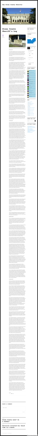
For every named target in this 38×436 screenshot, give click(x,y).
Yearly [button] (34, 47)
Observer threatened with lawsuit (30, 103)
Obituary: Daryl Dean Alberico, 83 (31, 129)
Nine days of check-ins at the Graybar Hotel (31, 130)
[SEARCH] (35, 120)
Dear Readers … (33, 70)
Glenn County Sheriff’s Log (30, 128)
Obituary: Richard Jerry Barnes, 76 (31, 110)
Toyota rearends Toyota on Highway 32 (31, 126)
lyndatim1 (30, 72)
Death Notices (29, 131)
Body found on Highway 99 (30, 104)
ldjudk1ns (3, 36)
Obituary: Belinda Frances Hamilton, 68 (31, 107)
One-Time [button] (28, 48)
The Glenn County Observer (12, 5)
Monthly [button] (31, 47)
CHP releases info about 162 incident (31, 113)
